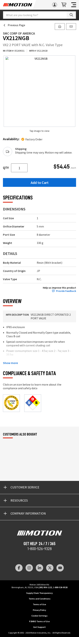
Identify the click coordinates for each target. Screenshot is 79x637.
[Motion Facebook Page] (19, 567)
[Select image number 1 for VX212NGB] (39, 91)
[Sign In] (54, 4)
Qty (6, 168)
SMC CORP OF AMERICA (19, 33)
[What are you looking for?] (71, 15)
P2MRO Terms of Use (39, 621)
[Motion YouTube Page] (60, 567)
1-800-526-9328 (39, 549)
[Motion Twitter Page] (49, 567)
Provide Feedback (66, 291)
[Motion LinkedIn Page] (39, 567)
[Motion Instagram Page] (29, 567)
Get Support (39, 627)
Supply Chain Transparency (39, 593)
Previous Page (16, 25)
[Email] (71, 26)
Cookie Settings (39, 615)
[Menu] (73, 4)
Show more (10, 363)
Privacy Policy (39, 610)
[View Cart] (64, 5)
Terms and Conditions (40, 598)
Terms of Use (39, 604)
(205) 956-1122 (45, 587)
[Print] (60, 26)
